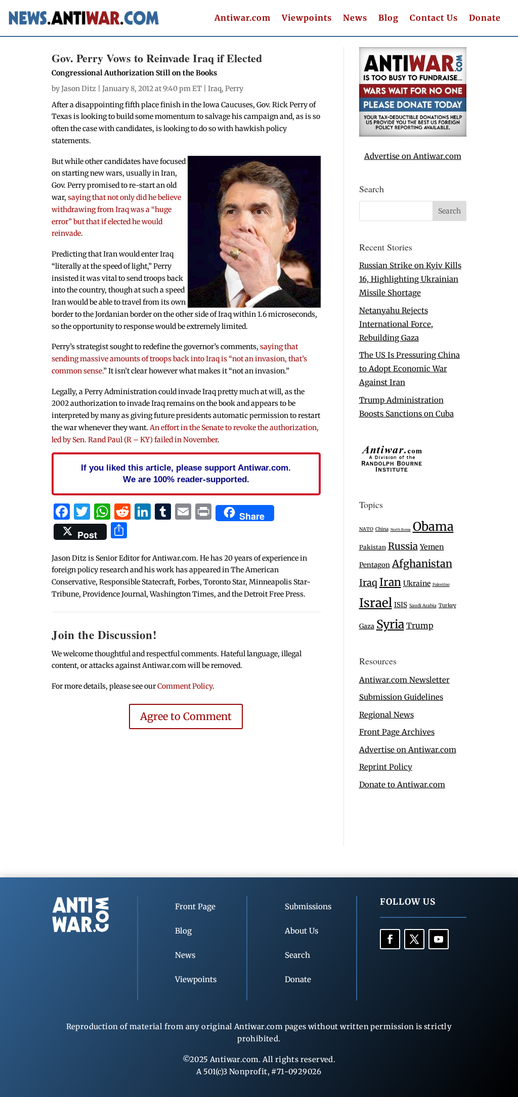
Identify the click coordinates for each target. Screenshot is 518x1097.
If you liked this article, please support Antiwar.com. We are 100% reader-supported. (186, 473)
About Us (301, 931)
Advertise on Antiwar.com (412, 156)
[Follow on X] (414, 939)
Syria (390, 624)
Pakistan (372, 547)
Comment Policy (184, 686)
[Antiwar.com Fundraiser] (412, 134)
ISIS (400, 605)
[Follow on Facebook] (390, 939)
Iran (390, 582)
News (355, 18)
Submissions (308, 906)
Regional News (386, 715)
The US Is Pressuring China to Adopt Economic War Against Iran (409, 368)
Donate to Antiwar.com (402, 784)
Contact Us (434, 18)
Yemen (432, 547)
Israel (375, 603)
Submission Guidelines (401, 697)
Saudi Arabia (423, 605)
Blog (388, 18)
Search (297, 955)
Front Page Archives (397, 732)
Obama (433, 526)
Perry (234, 88)
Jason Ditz (78, 88)
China (381, 529)
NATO (366, 529)
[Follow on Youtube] (438, 939)
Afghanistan (422, 563)
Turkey (447, 605)
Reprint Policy (385, 767)
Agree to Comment (186, 716)
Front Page (195, 906)
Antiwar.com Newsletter (404, 680)
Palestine (441, 584)
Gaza (366, 626)
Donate (485, 18)
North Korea (401, 529)
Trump (420, 625)
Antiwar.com (242, 18)
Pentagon (374, 565)
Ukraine (416, 583)
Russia (403, 546)
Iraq (215, 88)
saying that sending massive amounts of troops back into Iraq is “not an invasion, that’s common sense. (179, 358)
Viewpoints (307, 18)
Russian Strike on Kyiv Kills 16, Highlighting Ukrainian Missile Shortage (410, 279)
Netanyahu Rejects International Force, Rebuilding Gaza (396, 324)
